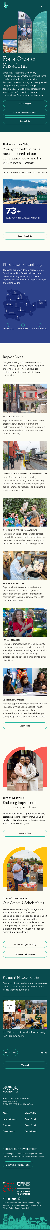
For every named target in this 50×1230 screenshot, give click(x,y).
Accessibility (25, 1208)
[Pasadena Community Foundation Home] (12, 7)
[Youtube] (14, 1198)
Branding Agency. (34, 1205)
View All (25, 1065)
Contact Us (25, 121)
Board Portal (30, 1119)
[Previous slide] (6, 1052)
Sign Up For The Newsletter (18, 1165)
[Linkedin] (9, 1198)
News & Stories (10, 1119)
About (5, 1113)
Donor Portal (30, 1125)
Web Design (15, 1205)
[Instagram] (19, 1198)
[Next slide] (14, 1052)
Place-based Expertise (17, 172)
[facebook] (4, 1198)
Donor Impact (25, 104)
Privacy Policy (8, 1208)
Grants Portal (31, 1131)
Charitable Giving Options (25, 112)
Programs (7, 1125)
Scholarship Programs (25, 954)
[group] (25, 1021)
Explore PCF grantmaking (25, 944)
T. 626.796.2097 (10, 1104)
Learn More (25, 726)
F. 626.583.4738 (25, 1104)
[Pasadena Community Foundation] (9, 1188)
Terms (17, 1208)
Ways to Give (25, 833)
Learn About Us (25, 236)
